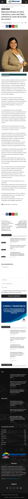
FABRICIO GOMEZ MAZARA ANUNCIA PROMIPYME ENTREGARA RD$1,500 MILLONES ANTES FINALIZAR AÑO (21, 224)
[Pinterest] (13, 26)
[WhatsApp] (16, 26)
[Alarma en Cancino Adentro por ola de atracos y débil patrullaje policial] (5, 411)
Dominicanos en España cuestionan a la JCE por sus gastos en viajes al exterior (18, 247)
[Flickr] (14, 488)
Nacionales (7, 9)
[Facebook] (7, 26)
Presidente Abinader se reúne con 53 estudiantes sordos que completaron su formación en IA (18, 240)
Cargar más (13, 360)
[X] (10, 26)
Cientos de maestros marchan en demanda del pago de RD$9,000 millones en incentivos (17, 391)
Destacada (6, 5)
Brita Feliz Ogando (8, 22)
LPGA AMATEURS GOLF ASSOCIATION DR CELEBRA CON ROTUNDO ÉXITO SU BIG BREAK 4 (17, 254)
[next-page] (4, 259)
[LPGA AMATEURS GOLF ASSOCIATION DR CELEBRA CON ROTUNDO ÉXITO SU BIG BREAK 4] (5, 254)
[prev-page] (2, 259)
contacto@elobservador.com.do (13, 478)
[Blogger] (7, 488)
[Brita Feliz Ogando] (2, 22)
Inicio (2, 5)
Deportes (3, 256)
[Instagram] (17, 488)
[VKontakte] (20, 488)
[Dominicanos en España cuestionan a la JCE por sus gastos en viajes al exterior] (5, 247)
